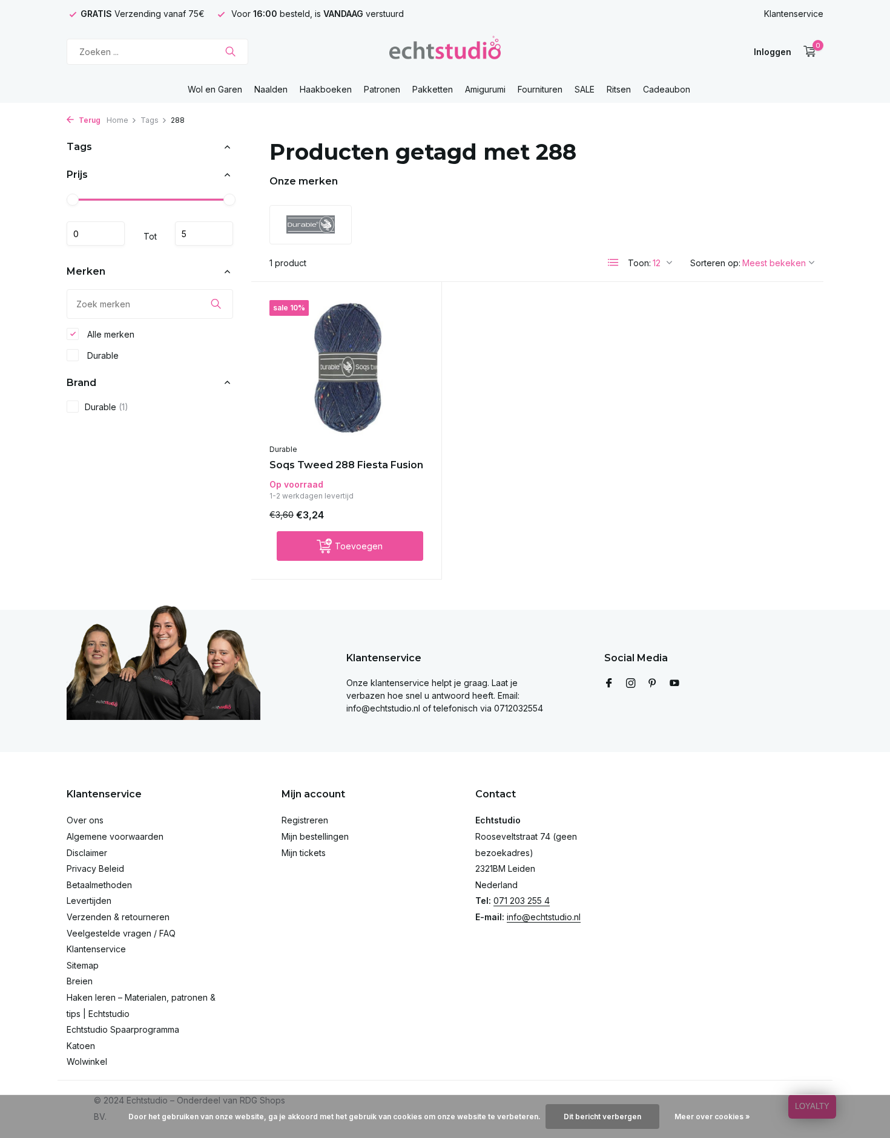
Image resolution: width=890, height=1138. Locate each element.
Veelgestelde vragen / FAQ (121, 933)
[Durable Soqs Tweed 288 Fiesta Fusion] (346, 368)
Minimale (96, 233)
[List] (613, 262)
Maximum (204, 233)
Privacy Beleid (95, 868)
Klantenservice (793, 13)
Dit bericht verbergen (602, 1116)
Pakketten (432, 89)
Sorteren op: (715, 263)
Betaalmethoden (99, 885)
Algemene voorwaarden (115, 836)
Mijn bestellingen (315, 836)
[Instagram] (631, 683)
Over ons (85, 820)
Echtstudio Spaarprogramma (123, 1029)
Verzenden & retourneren (118, 917)
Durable (102, 355)
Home (117, 120)
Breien (80, 981)
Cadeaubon (666, 89)
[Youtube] (674, 683)
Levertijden (89, 900)
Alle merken (109, 334)
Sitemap (83, 965)
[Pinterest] (653, 683)
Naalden (271, 89)
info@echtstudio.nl (544, 917)
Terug (89, 120)
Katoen (81, 1046)
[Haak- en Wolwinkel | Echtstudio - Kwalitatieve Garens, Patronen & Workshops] (444, 51)
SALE (585, 89)
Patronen (382, 89)
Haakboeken (326, 89)
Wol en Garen (215, 89)
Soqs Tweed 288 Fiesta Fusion (346, 465)
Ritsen (619, 89)
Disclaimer (87, 853)
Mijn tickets (304, 853)
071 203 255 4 (521, 900)
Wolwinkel (87, 1061)
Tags (149, 120)
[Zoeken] (230, 51)
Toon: (639, 263)
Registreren (305, 820)
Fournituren (540, 89)
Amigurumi (485, 89)
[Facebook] (609, 683)
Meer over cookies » (712, 1116)
